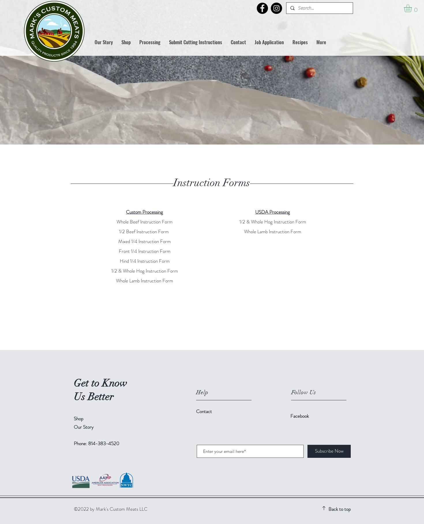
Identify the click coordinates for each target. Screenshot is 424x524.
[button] (150, 42)
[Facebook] (262, 8)
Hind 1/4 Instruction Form (145, 261)
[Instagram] (276, 8)
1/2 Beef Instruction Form (144, 231)
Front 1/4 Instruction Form (144, 251)
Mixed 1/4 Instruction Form (144, 241)
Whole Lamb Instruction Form (144, 280)
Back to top (340, 509)
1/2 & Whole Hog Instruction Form (144, 270)
